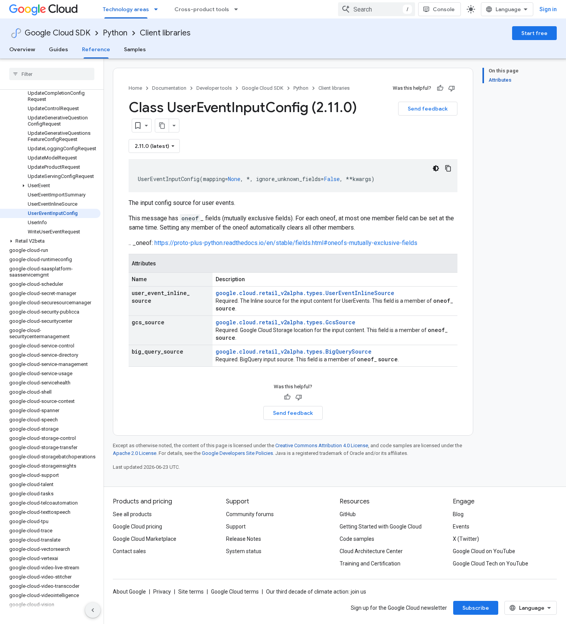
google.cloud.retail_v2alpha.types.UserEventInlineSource (305, 293)
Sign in (548, 9)
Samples (135, 49)
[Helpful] (440, 88)
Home (135, 88)
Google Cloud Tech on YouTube (490, 563)
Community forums (250, 514)
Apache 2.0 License (134, 453)
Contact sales (129, 551)
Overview (22, 49)
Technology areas (126, 9)
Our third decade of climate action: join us (316, 592)
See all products (132, 514)
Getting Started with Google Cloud (381, 526)
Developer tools (214, 88)
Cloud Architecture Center (371, 551)
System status (243, 551)
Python (115, 33)
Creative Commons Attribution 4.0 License (321, 445)
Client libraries (165, 33)
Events (461, 526)
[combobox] (376, 9)
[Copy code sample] (448, 168)
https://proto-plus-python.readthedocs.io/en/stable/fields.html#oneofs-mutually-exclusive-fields (285, 243)
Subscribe (475, 607)
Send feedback (428, 108)
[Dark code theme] (436, 168)
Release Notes (243, 539)
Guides (58, 49)
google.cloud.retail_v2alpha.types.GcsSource (285, 322)
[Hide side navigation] (92, 610)
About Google (129, 592)
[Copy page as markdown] (162, 125)
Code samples (357, 539)
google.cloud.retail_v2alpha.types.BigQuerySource (294, 351)
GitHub (348, 514)
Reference (96, 49)
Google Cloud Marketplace (144, 539)
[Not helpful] (451, 88)
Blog (458, 514)
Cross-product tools (201, 9)
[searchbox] (51, 74)
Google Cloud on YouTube (484, 551)
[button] (50, 185)
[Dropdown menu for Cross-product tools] (238, 9)
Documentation (169, 88)
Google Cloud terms (235, 592)
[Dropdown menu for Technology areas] (158, 9)
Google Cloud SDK (57, 33)
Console (444, 9)
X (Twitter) (466, 539)
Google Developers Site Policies (237, 453)
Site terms (191, 592)
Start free (534, 33)
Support (236, 526)
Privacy (162, 592)
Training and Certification (370, 563)
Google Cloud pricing (137, 526)
